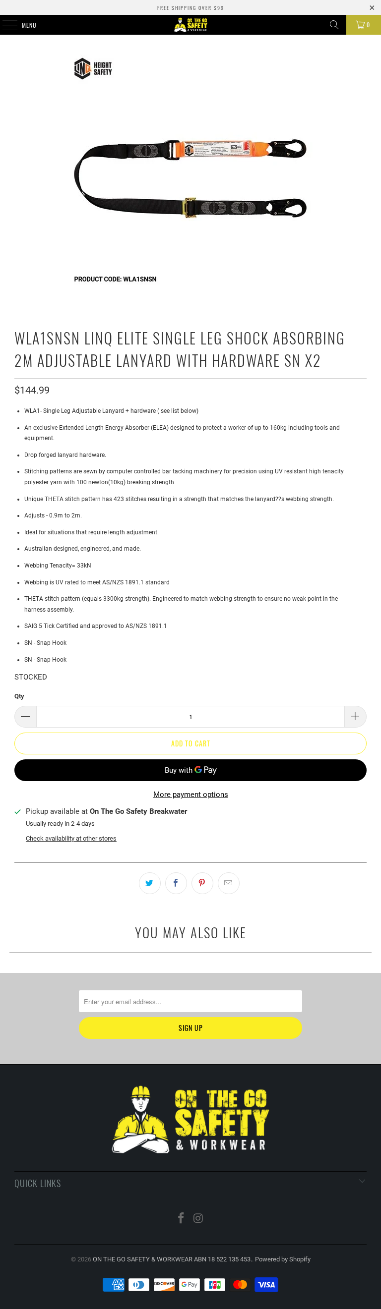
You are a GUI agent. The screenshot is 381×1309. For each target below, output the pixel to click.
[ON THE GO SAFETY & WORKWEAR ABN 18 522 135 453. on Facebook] (181, 1219)
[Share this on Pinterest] (202, 883)
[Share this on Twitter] (150, 883)
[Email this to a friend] (229, 883)
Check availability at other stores (71, 838)
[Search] (334, 25)
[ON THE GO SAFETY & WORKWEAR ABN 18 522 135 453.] (190, 25)
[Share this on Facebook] (176, 883)
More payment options (190, 794)
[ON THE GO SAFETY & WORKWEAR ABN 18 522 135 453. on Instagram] (198, 1219)
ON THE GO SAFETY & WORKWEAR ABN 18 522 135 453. (172, 1259)
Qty (19, 696)
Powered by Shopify (283, 1259)
